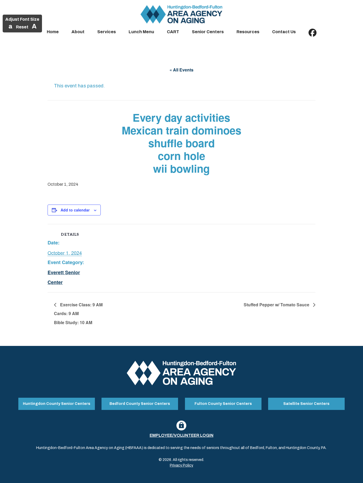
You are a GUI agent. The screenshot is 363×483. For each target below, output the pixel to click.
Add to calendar (75, 210)
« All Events (181, 70)
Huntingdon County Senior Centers (56, 404)
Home (53, 31)
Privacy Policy (181, 465)
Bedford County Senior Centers (139, 404)
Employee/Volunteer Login (181, 435)
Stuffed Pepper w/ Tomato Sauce (277, 305)
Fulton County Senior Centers (223, 404)
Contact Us (284, 31)
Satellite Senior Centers (306, 404)
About (78, 31)
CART (173, 31)
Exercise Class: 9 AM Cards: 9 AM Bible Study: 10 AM (78, 314)
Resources (248, 31)
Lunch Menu (141, 31)
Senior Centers (208, 31)
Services (106, 31)
